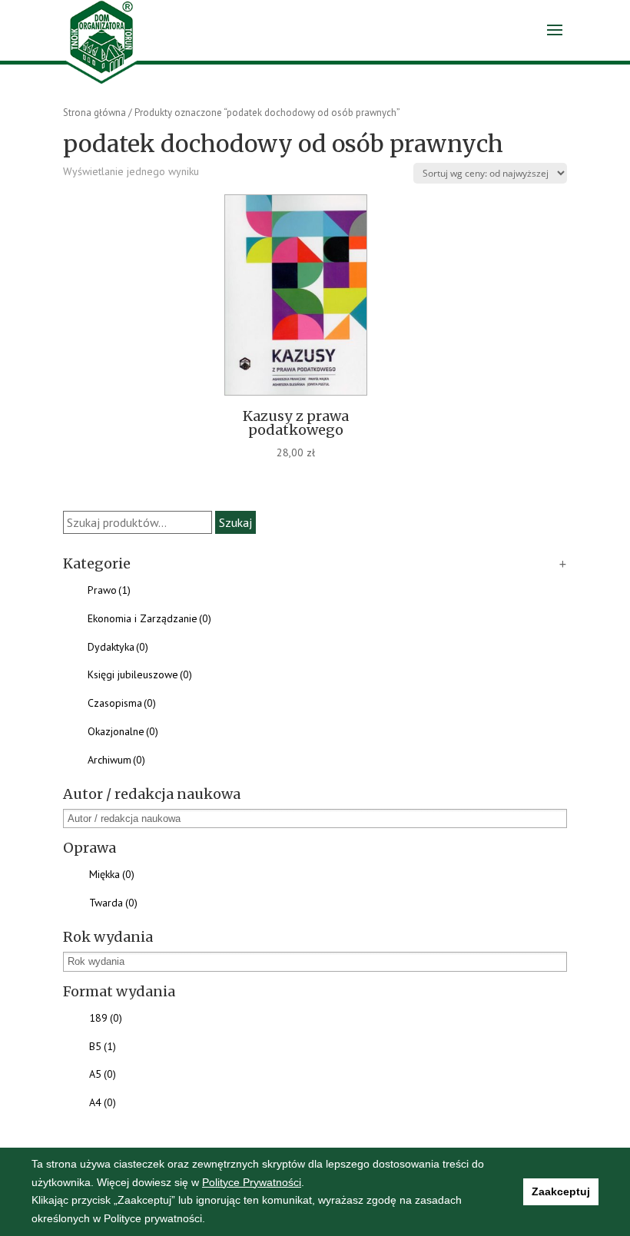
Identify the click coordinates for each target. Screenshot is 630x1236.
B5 (102, 1046)
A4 (102, 1102)
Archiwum (116, 760)
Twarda (113, 903)
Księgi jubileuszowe (140, 674)
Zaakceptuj (561, 1191)
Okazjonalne (123, 731)
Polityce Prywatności (251, 1182)
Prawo (109, 590)
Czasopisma (122, 703)
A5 (102, 1074)
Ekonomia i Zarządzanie (149, 618)
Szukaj (235, 522)
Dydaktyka (118, 647)
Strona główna (94, 112)
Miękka (111, 874)
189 (105, 1018)
